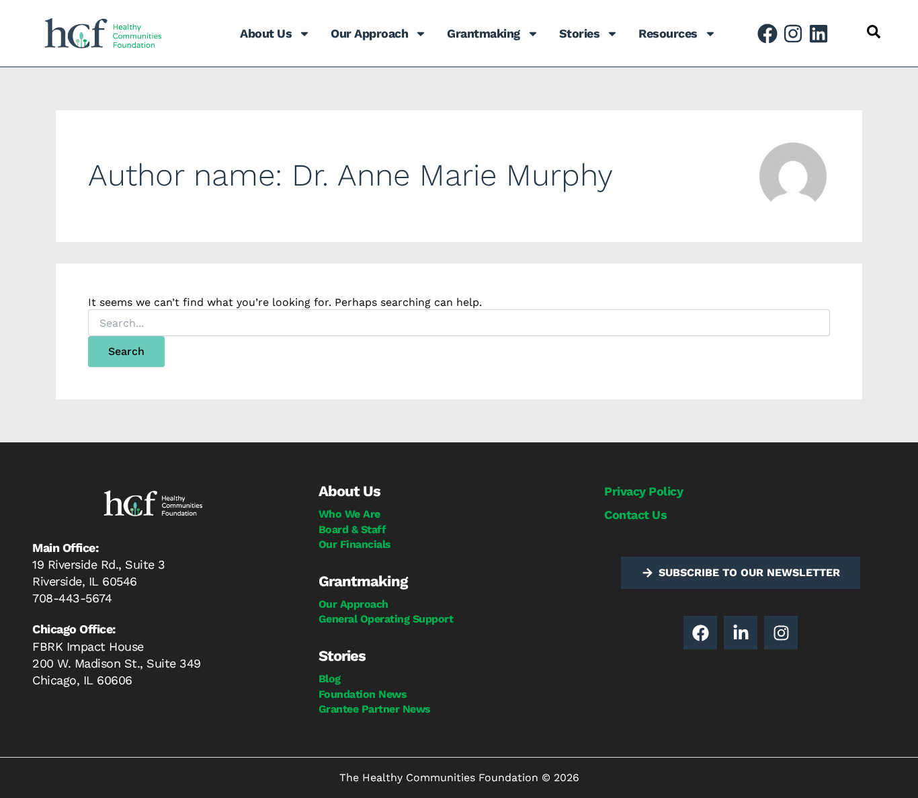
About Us (266, 33)
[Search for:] (459, 323)
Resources (668, 33)
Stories (579, 33)
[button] (873, 31)
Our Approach (369, 33)
